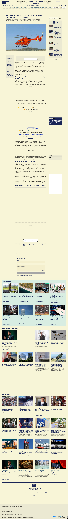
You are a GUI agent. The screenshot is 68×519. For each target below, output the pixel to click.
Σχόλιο (18, 264)
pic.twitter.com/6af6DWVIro (37, 134)
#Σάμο (32, 128)
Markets (28, 5)
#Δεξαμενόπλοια (32, 7)
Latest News (6, 394)
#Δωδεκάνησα (31, 127)
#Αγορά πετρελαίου (49, 7)
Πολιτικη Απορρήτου (29, 275)
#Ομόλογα (44, 7)
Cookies (35, 492)
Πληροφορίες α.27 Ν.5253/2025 (42, 492)
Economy (36, 5)
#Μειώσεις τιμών (25, 7)
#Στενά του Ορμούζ (38, 7)
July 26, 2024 (39, 136)
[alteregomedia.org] (54, 517)
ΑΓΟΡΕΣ (50, 155)
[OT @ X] (62, 1)
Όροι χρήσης (27, 492)
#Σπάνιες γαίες (12, 7)
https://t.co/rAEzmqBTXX (24, 134)
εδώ (40, 177)
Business (32, 5)
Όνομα (18, 260)
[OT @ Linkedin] (65, 1)
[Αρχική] (5, 2)
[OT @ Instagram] (63, 1)
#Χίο (26, 128)
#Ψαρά (28, 128)
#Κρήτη (31, 125)
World (40, 5)
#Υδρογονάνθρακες (19, 7)
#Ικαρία (36, 128)
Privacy (32, 492)
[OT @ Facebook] (60, 1)
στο (28, 244)
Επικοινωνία (22, 492)
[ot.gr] (34, 3)
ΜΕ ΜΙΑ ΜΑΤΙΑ (51, 157)
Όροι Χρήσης (23, 275)
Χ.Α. (3, 9)
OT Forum (57, 1)
